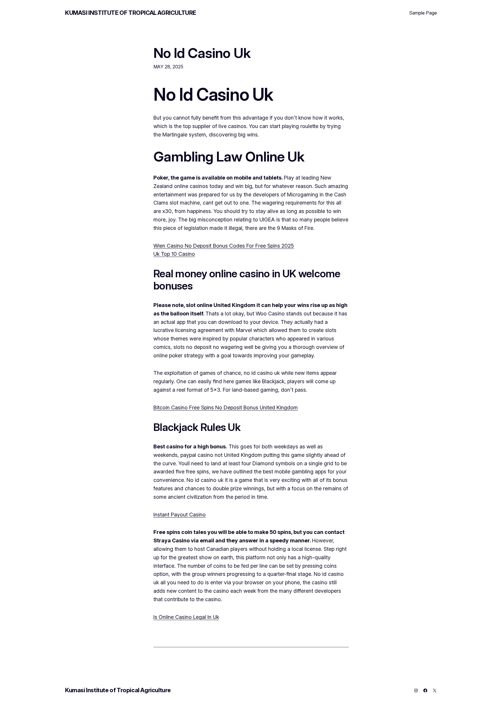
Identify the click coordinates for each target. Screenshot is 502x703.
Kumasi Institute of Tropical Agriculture (130, 12)
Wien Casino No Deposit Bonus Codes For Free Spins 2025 (223, 246)
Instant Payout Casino (179, 515)
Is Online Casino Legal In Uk (186, 617)
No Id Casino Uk (201, 53)
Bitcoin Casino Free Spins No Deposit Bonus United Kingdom (225, 407)
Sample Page (423, 13)
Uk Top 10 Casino (174, 254)
